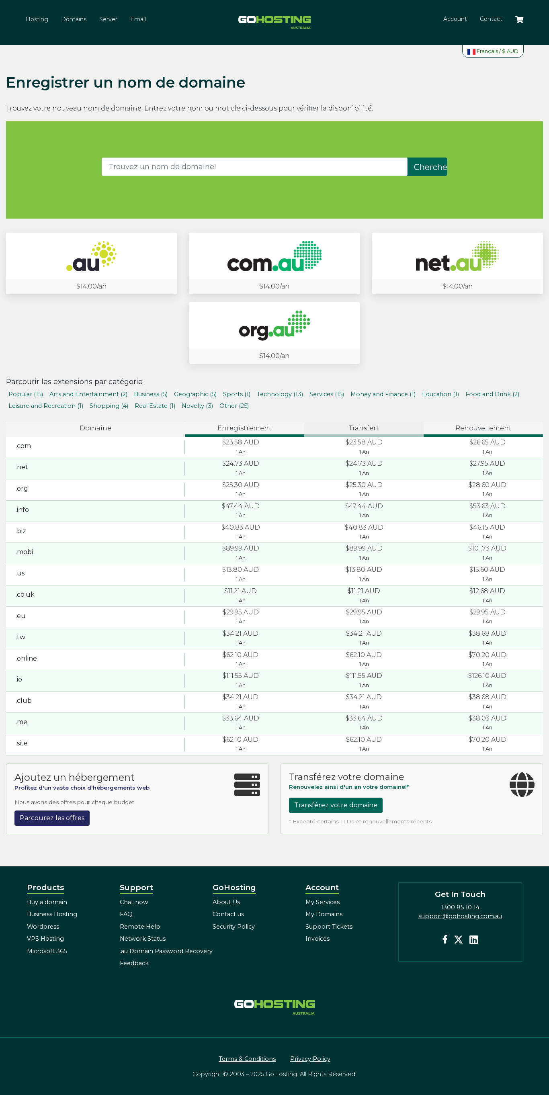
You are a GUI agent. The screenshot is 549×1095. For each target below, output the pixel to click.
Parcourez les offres (52, 818)
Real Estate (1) (155, 405)
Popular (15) (25, 394)
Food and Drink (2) (492, 394)
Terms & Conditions (247, 1058)
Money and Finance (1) (383, 394)
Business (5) (151, 394)
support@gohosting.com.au (460, 916)
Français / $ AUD (496, 51)
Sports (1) (236, 394)
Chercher (430, 167)
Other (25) (234, 405)
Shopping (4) (109, 405)
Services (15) (326, 394)
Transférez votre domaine (335, 805)
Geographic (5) (195, 394)
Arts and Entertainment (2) (88, 394)
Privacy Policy (310, 1058)
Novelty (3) (197, 405)
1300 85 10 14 (460, 907)
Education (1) (440, 394)
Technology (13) (280, 394)
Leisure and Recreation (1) (45, 405)
